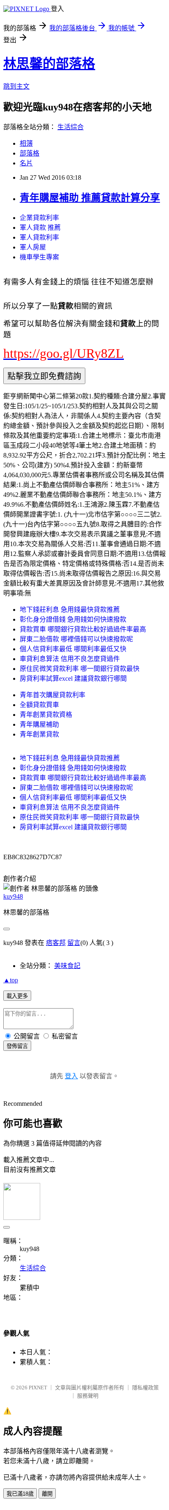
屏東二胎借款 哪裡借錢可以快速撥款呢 (76, 639)
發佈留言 (17, 1046)
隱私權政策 (145, 1387)
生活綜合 (70, 127)
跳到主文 (16, 86)
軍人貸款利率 (39, 237)
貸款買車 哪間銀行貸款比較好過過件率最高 (83, 629)
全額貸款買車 (39, 704)
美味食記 (67, 965)
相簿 (26, 143)
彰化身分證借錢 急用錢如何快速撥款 (73, 619)
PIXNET (38, 1387)
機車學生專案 (39, 257)
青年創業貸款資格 (46, 714)
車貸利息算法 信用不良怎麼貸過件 (70, 658)
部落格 (29, 153)
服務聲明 (87, 1396)
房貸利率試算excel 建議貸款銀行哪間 (73, 678)
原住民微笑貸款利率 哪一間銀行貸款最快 (79, 668)
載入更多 (17, 996)
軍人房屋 (33, 247)
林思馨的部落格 (49, 63)
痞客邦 (56, 942)
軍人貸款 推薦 (40, 227)
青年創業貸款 (39, 734)
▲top (10, 980)
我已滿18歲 (20, 1494)
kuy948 (13, 896)
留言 (73, 942)
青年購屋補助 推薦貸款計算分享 (90, 197)
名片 (26, 163)
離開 (47, 1494)
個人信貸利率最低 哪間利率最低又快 (73, 648)
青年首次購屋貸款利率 (52, 694)
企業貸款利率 (39, 217)
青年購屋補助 (39, 724)
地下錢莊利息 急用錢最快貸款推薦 (70, 609)
